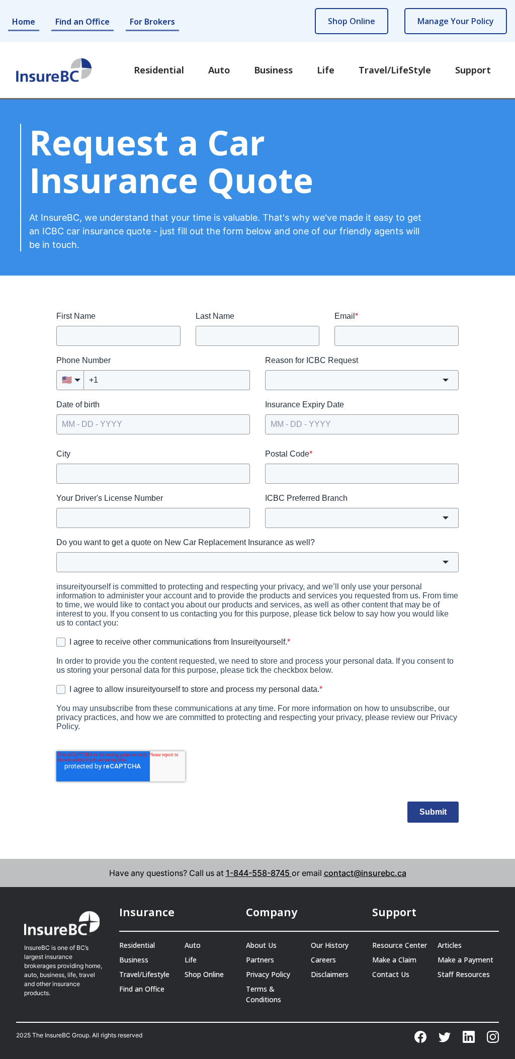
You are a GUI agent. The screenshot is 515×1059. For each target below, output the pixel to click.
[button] (159, 70)
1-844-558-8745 (259, 873)
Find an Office (82, 21)
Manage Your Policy (455, 21)
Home (23, 21)
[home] (54, 70)
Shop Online (351, 21)
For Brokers (152, 21)
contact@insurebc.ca (365, 873)
